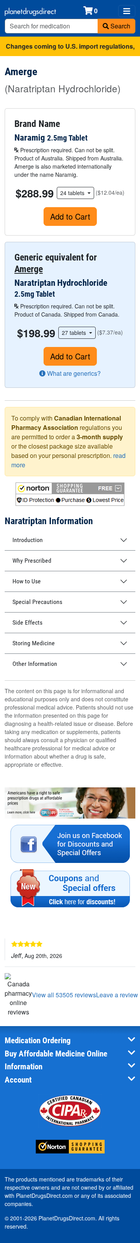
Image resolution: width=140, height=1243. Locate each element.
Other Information (34, 663)
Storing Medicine (33, 643)
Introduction (27, 540)
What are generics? (73, 373)
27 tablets (75, 332)
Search (119, 25)
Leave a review (117, 994)
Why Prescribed (31, 560)
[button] (70, 494)
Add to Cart (70, 216)
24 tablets (73, 193)
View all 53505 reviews (64, 994)
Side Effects (27, 622)
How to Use (26, 581)
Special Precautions (37, 602)
